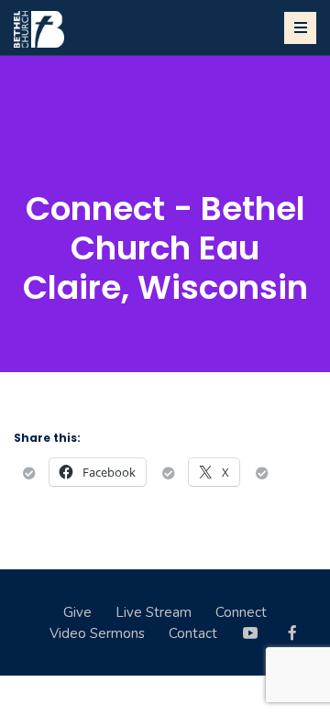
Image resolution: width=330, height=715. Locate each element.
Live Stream (154, 612)
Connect (241, 612)
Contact (193, 633)
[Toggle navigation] (300, 28)
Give (77, 612)
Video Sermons (97, 633)
